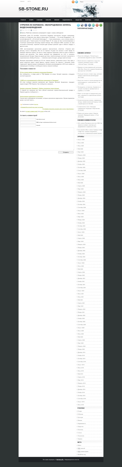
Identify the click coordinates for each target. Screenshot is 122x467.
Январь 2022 (81, 275)
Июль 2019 (81, 368)
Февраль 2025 (81, 192)
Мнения (56, 20)
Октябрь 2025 (81, 167)
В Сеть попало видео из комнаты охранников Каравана (36, 72)
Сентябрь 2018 (82, 398)
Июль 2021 (81, 294)
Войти (79, 445)
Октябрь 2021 (81, 284)
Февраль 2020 (81, 346)
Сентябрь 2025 (82, 170)
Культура (48, 20)
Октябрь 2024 (81, 204)
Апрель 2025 (81, 186)
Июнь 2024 (81, 213)
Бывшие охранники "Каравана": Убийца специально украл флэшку (39, 88)
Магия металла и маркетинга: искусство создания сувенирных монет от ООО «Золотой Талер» (89, 62)
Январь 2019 (81, 386)
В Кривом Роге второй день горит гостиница (32, 107)
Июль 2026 (81, 143)
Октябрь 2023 (81, 226)
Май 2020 (80, 337)
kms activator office (83, 130)
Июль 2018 (81, 405)
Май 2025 (80, 183)
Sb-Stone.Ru (33, 9)
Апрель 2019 (81, 377)
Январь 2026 (81, 158)
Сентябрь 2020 (82, 324)
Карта (29, 1)
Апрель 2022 (81, 272)
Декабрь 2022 (81, 250)
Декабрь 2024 (81, 198)
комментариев (83, 451)
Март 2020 (81, 343)
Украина (80, 439)
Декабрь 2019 (81, 352)
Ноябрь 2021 (81, 281)
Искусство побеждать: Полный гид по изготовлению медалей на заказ (88, 57)
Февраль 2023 (81, 244)
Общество (78, 20)
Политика (88, 20)
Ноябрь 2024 (81, 201)
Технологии (81, 436)
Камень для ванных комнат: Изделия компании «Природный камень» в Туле (88, 114)
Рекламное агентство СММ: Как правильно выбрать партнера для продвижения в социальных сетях (90, 124)
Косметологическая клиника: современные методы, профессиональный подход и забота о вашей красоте (90, 101)
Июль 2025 (81, 176)
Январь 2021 (81, 312)
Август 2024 (81, 210)
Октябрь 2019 (81, 358)
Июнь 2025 (81, 180)
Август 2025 (81, 173)
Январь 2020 (81, 349)
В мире (31, 20)
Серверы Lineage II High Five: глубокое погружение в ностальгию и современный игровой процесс (90, 131)
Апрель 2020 (81, 340)
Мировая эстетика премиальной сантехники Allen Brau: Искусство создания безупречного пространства (90, 69)
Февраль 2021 (81, 309)
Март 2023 (81, 241)
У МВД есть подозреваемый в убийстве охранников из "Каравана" (39, 80)
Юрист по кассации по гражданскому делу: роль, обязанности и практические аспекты (89, 94)
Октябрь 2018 (81, 395)
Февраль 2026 (81, 155)
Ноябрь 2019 (81, 355)
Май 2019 (80, 374)
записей (81, 448)
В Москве (39, 20)
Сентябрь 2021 (82, 287)
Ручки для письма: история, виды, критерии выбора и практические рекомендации (90, 74)
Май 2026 (80, 149)
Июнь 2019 (81, 371)
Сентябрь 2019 (82, 361)
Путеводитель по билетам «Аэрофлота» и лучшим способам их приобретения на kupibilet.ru (89, 88)
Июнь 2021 (81, 297)
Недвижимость (67, 20)
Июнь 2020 (81, 334)
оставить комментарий (31, 111)
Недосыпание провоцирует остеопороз (31, 96)
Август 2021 (81, 290)
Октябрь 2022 (81, 257)
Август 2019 (81, 364)
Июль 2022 (81, 266)
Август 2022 (81, 263)
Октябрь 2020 (81, 321)
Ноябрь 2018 (81, 392)
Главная (22, 1)
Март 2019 (81, 380)
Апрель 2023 (81, 238)
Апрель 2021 (81, 303)
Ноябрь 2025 (81, 164)
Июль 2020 (81, 331)
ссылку (42, 111)
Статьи (96, 20)
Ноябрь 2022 (81, 253)
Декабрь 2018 (81, 389)
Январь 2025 (81, 195)
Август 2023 (81, 232)
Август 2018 (81, 401)
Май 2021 (80, 300)
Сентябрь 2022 (82, 260)
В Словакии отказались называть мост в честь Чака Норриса (58, 109)
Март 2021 (81, 306)
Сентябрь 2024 (82, 207)
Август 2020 (81, 327)
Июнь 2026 (81, 146)
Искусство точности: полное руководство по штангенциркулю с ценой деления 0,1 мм (90, 81)
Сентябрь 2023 (82, 229)
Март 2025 (81, 189)
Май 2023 (80, 235)
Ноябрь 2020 (81, 318)
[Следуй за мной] (76, 3)
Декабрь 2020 (81, 315)
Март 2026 (81, 152)
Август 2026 (81, 139)
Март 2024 (81, 217)
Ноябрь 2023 (81, 223)
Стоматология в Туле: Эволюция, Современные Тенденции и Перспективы (89, 107)
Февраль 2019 (81, 383)
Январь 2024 (81, 220)
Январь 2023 (81, 247)
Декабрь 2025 (81, 161)
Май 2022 (80, 269)
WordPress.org (82, 454)
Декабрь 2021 (81, 278)
